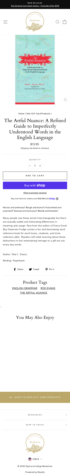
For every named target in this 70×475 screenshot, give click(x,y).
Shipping (24, 148)
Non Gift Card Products (38, 113)
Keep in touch (35, 425)
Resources (35, 415)
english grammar (24, 288)
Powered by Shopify (35, 472)
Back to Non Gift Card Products (37, 397)
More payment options (35, 192)
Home (21, 113)
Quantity (35, 160)
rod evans (48, 288)
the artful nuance (33, 292)
